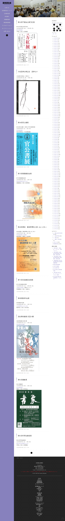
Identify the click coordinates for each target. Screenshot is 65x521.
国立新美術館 (20, 29)
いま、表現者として (39, 508)
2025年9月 (55, 56)
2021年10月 (55, 136)
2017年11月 (55, 215)
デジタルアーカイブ (7, 25)
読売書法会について (39, 486)
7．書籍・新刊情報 (57, 239)
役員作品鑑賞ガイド (39, 504)
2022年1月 (55, 130)
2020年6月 (55, 162)
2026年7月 (55, 39)
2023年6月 (55, 102)
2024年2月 (55, 88)
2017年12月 (55, 213)
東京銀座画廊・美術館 (22, 234)
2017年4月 (55, 227)
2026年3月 (55, 46)
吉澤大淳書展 (56, 266)
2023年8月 (55, 98)
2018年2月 (55, 210)
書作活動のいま (39, 509)
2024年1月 (55, 90)
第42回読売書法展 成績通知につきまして (57, 278)
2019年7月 (55, 181)
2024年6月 (55, 82)
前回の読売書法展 (39, 499)
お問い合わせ (7, 31)
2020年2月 (55, 169)
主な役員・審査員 (39, 498)
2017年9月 (55, 218)
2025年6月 (55, 61)
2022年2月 (55, 129)
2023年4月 (55, 105)
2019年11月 (55, 174)
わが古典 (39, 511)
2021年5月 (55, 144)
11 (57, 26)
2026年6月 (55, 41)
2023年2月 (55, 109)
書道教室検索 (7, 22)
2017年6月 (55, 223)
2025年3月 (55, 66)
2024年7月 (55, 80)
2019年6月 (55, 183)
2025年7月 (55, 60)
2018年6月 (55, 203)
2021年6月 (55, 142)
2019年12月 (55, 173)
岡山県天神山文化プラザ (22, 181)
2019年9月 (55, 178)
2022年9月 (55, 117)
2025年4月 (55, 65)
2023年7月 (55, 100)
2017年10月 (55, 216)
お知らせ (7, 7)
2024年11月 (55, 73)
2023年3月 (55, 107)
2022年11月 (55, 114)
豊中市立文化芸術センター (23, 443)
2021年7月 (55, 141)
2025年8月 (55, 58)
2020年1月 (55, 171)
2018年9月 (55, 198)
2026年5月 (55, 43)
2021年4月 (55, 146)
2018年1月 (55, 211)
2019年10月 (55, 176)
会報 (39, 505)
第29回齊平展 (56, 267)
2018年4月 (55, 206)
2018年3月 (55, 208)
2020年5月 (55, 164)
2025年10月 (55, 55)
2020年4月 (55, 166)
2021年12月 (55, 132)
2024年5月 (55, 83)
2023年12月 (55, 92)
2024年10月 (55, 75)
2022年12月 (55, 112)
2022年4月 (55, 125)
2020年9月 (55, 157)
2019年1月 (55, 191)
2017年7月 (55, 222)
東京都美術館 (20, 130)
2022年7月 (55, 120)
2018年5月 (55, 205)
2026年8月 (55, 38)
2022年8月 (55, 119)
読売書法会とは (39, 488)
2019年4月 (55, 186)
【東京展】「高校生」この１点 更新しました (57, 249)
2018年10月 (55, 196)
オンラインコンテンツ (39, 496)
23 (54, 30)
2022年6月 (55, 122)
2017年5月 (55, 225)
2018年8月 (55, 200)
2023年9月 (55, 97)
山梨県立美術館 (20, 287)
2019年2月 (55, 189)
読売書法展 (39, 493)
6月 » (56, 33)
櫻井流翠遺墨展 (56, 264)
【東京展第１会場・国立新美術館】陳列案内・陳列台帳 (57, 253)
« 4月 (53, 33)
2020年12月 (55, 152)
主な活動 (39, 489)
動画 (39, 506)
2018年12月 (55, 193)
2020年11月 (55, 154)
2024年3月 (55, 87)
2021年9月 (55, 137)
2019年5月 (55, 184)
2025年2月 (55, 68)
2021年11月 (55, 134)
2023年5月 (55, 103)
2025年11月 (55, 53)
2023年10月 (55, 95)
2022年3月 (55, 127)
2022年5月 (55, 124)
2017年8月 (55, 220)
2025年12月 (55, 51)
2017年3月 (55, 228)
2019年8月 (55, 179)
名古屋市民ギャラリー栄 (22, 305)
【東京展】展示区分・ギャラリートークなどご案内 (57, 273)
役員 (39, 490)
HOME (39, 478)
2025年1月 (55, 70)
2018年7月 (55, 201)
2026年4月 (55, 44)
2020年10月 (55, 156)
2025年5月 (55, 63)
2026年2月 (55, 48)
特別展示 (7, 16)
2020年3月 (55, 168)
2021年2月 (55, 149)
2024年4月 (55, 85)
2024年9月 (55, 77)
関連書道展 (7, 19)
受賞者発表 (39, 495)
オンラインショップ (7, 28)
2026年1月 (55, 50)
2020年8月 (55, 159)
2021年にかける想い (39, 507)
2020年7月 (55, 161)
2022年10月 (55, 115)
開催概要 (39, 494)
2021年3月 (55, 147)
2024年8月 (55, 78)
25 (57, 30)
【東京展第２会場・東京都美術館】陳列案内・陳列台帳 (57, 257)
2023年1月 (55, 110)
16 (54, 28)
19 (58, 28)
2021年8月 (55, 139)
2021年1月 (55, 151)
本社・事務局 (39, 514)
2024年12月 (55, 71)
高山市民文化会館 (21, 324)
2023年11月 (55, 93)
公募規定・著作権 (39, 497)
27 (60, 30)
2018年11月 (55, 195)
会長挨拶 (39, 487)
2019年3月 (55, 188)
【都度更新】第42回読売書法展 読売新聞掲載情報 (57, 261)
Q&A (39, 515)
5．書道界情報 (56, 235)
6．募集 (55, 237)
